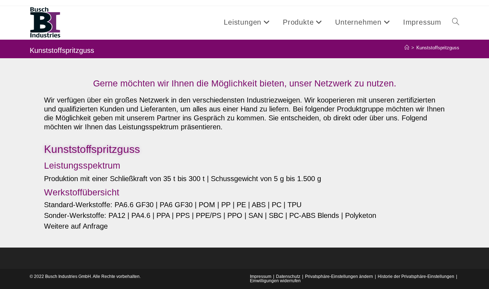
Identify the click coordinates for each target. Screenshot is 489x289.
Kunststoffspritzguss (437, 47)
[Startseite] (407, 47)
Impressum (260, 276)
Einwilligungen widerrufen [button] (275, 280)
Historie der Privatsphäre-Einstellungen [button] (416, 276)
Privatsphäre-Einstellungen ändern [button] (339, 276)
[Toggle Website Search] (456, 22)
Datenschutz (288, 276)
